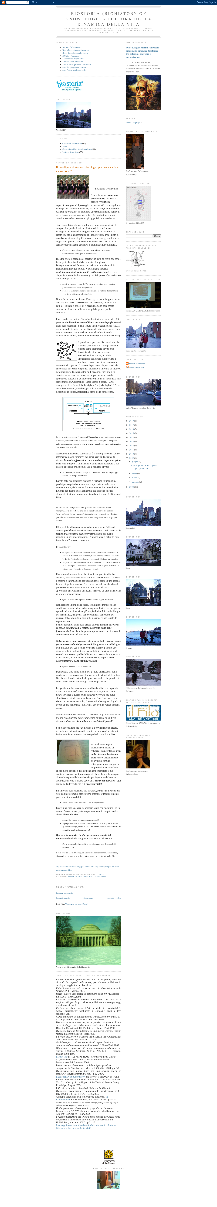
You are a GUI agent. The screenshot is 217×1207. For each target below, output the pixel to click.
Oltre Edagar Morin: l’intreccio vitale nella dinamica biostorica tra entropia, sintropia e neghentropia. (142, 52)
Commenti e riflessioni (72, 143)
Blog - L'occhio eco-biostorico (75, 50)
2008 (131, 486)
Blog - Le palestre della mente (75, 52)
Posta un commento (64, 892)
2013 (131, 441)
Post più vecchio (114, 897)
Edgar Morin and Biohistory (70, 1076)
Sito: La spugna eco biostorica (75, 67)
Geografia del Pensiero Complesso (77, 149)
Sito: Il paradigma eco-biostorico (76, 64)
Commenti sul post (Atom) (76, 903)
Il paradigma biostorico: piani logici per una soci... (144, 467)
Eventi (65, 146)
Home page (88, 897)
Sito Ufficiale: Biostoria (72, 61)
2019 (131, 420)
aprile (134, 473)
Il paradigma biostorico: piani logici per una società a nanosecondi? (87, 169)
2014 (131, 437)
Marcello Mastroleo (135, 367)
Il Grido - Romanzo (70, 55)
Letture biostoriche (70, 152)
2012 (131, 445)
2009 (131, 457)
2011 (131, 449)
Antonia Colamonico (71, 47)
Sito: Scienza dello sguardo (74, 70)
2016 (131, 429)
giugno (135, 461)
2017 (131, 424)
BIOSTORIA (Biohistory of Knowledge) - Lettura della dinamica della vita (108, 19)
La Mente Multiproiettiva (73, 58)
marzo (135, 477)
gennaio (135, 481)
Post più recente (63, 897)
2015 (131, 433)
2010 (131, 453)
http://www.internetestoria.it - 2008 (73, 1128)
